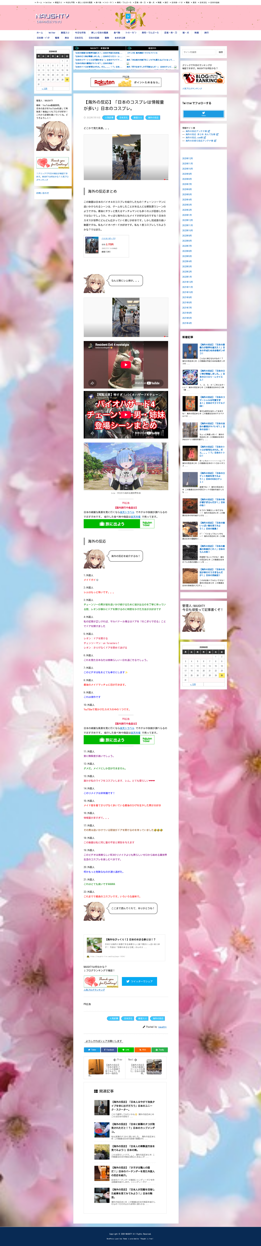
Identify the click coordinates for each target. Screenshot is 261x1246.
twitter (48, 2)
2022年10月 (187, 230)
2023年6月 (187, 189)
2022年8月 (187, 241)
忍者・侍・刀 (140, 2)
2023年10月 (187, 169)
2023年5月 (187, 194)
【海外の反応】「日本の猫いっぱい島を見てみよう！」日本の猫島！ (212, 526)
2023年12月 (187, 158)
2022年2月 (187, 272)
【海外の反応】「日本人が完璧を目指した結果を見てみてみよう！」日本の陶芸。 (133, 1193)
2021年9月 (187, 297)
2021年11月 (187, 287)
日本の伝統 (214, 2)
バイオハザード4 (108, 238)
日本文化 (203, 2)
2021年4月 (187, 323)
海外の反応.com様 (194, 138)
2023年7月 (187, 184)
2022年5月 (187, 256)
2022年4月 (187, 261)
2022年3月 (187, 266)
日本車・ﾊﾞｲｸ (177, 2)
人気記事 (109, 118)
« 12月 (44, 88)
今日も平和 (70, 2)
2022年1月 (187, 277)
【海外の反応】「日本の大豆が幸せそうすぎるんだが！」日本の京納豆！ (212, 572)
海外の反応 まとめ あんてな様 (200, 134)
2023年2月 (187, 210)
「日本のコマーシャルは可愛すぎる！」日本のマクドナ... (98, 60)
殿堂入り (58, 2)
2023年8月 (187, 179)
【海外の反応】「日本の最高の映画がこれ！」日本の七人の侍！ (212, 549)
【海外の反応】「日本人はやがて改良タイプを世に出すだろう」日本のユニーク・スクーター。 (133, 1106)
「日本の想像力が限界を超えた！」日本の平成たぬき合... (98, 53)
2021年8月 (187, 303)
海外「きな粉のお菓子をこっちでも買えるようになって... (151, 60)
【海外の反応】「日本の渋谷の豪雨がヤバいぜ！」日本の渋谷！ (212, 426)
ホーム (39, 2)
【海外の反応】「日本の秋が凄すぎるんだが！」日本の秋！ (212, 502)
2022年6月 (187, 251)
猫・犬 (151, 2)
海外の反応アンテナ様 (196, 131)
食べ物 (98, 2)
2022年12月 (187, 220)
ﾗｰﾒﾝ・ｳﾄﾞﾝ (109, 2)
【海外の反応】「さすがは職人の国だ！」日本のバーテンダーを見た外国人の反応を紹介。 (133, 1171)
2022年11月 (187, 225)
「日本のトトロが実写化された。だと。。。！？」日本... (98, 67)
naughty (162, 1027)
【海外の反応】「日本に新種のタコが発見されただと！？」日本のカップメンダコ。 (133, 1128)
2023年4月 (187, 200)
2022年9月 (187, 236)
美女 (194, 2)
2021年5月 (187, 318)
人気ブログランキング (94, 990)
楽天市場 (135, 517)
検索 (221, 52)
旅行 (166, 2)
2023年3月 (187, 205)
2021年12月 (187, 282)
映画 (159, 2)
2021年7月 (187, 308)
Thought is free (147, 1238)
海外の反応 (153, 118)
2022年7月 (187, 246)
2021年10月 (187, 292)
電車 (187, 2)
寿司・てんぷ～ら (124, 2)
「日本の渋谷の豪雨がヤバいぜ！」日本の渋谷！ (94, 63)
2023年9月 (187, 174)
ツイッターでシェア (142, 981)
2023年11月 (187, 164)
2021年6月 (187, 313)
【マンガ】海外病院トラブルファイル (142, 53)
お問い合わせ (42, 193)
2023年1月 (187, 215)
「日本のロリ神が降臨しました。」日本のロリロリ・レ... (98, 56)
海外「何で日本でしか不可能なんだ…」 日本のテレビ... (150, 67)
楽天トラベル (127, 512)
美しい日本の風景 (85, 2)
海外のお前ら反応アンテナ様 (199, 141)
